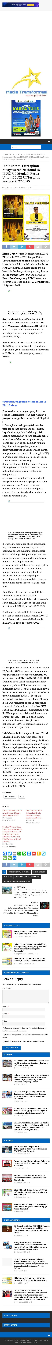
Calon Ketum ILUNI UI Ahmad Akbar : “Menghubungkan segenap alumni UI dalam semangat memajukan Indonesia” (30, 947)
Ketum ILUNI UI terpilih (27, 876)
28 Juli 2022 (19, 936)
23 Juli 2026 (19, 1101)
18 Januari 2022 (20, 1211)
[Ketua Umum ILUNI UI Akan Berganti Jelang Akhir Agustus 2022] (7, 934)
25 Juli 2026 (19, 1084)
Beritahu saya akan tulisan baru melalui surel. (24, 1041)
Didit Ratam (39, 872)
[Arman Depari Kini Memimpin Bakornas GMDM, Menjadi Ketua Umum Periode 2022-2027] (7, 1163)
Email (5, 1014)
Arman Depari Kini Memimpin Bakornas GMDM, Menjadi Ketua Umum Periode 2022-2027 (32, 1163)
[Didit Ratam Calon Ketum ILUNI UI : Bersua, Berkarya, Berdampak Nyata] (7, 961)
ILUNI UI (8, 876)
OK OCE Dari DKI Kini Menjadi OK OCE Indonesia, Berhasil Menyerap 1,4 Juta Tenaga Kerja (30, 1192)
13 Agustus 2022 (21, 954)
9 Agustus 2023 (21, 1252)
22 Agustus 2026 (21, 1068)
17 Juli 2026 (19, 1132)
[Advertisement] (26, 37)
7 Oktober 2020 (21, 1183)
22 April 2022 (20, 1168)
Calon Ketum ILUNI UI (19, 872)
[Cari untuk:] (26, 147)
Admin (24, 187)
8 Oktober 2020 (21, 1154)
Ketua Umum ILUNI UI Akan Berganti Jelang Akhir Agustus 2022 (12, 813)
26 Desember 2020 (22, 1302)
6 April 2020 (19, 1235)
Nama (5, 1007)
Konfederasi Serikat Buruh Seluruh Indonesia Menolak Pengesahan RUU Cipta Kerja (30, 1177)
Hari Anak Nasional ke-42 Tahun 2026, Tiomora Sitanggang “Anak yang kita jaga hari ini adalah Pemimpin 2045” (30, 1110)
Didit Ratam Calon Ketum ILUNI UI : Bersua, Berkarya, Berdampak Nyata (30, 960)
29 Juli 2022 (19, 963)
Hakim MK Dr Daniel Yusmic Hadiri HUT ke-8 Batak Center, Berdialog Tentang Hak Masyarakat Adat (31, 1063)
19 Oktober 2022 (21, 1197)
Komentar (6, 988)
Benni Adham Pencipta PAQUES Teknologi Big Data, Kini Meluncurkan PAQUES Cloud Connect (30, 1149)
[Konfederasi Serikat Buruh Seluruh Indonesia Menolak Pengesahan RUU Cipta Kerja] (7, 1178)
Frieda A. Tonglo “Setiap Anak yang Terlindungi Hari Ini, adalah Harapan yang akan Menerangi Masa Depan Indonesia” (30, 1095)
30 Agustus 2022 (11, 187)
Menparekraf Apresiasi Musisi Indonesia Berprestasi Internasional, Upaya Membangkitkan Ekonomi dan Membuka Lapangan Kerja (30, 1246)
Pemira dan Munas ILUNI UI (17, 881)
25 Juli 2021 (19, 1271)
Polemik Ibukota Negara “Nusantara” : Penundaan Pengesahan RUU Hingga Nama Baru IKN (31, 1206)
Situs (4, 1021)
